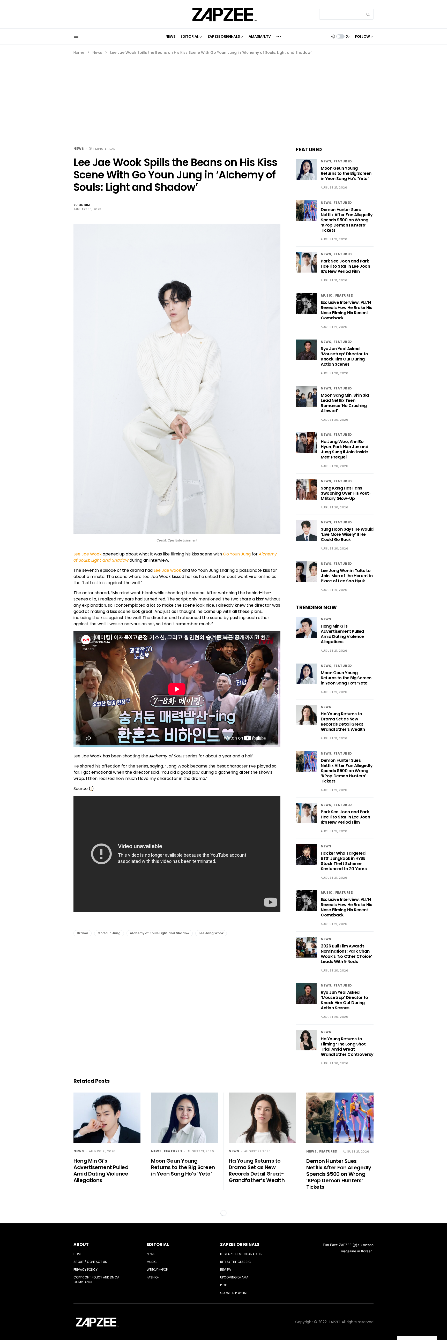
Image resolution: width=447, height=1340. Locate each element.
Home (78, 52)
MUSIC (327, 295)
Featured (343, 161)
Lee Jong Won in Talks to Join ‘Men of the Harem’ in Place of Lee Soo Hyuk (347, 576)
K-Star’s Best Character (241, 1254)
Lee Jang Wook (211, 933)
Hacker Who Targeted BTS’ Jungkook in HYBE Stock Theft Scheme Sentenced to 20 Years (344, 861)
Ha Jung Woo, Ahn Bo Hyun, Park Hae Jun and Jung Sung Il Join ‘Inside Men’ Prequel (344, 449)
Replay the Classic (235, 1262)
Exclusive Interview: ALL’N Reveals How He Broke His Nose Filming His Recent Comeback (346, 310)
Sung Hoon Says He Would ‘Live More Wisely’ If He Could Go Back (347, 534)
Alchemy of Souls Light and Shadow (159, 933)
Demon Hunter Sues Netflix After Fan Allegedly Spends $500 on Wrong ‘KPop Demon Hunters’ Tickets (347, 220)
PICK (223, 1285)
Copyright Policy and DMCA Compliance (96, 1279)
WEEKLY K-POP (157, 1269)
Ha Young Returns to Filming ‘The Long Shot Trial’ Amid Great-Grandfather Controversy (347, 1046)
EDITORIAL (158, 1244)
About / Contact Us (90, 1262)
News (97, 52)
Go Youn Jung (109, 933)
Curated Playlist (234, 1293)
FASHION (153, 1277)
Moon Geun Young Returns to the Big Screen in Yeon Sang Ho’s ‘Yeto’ (346, 173)
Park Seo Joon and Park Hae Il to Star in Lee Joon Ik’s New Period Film (345, 266)
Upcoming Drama (234, 1277)
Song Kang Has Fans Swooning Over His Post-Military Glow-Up (346, 493)
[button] (76, 36)
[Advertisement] (223, 94)
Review (225, 1269)
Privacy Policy (85, 1269)
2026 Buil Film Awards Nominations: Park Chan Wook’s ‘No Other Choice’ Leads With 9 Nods (346, 954)
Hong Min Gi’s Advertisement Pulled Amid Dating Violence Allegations (342, 634)
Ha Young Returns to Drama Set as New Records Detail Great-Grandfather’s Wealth (343, 721)
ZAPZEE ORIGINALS (239, 1244)
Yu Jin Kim (81, 205)
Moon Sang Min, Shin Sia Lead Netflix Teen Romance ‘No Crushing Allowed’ (345, 403)
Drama (82, 933)
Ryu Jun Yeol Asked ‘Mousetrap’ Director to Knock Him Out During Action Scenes (344, 356)
